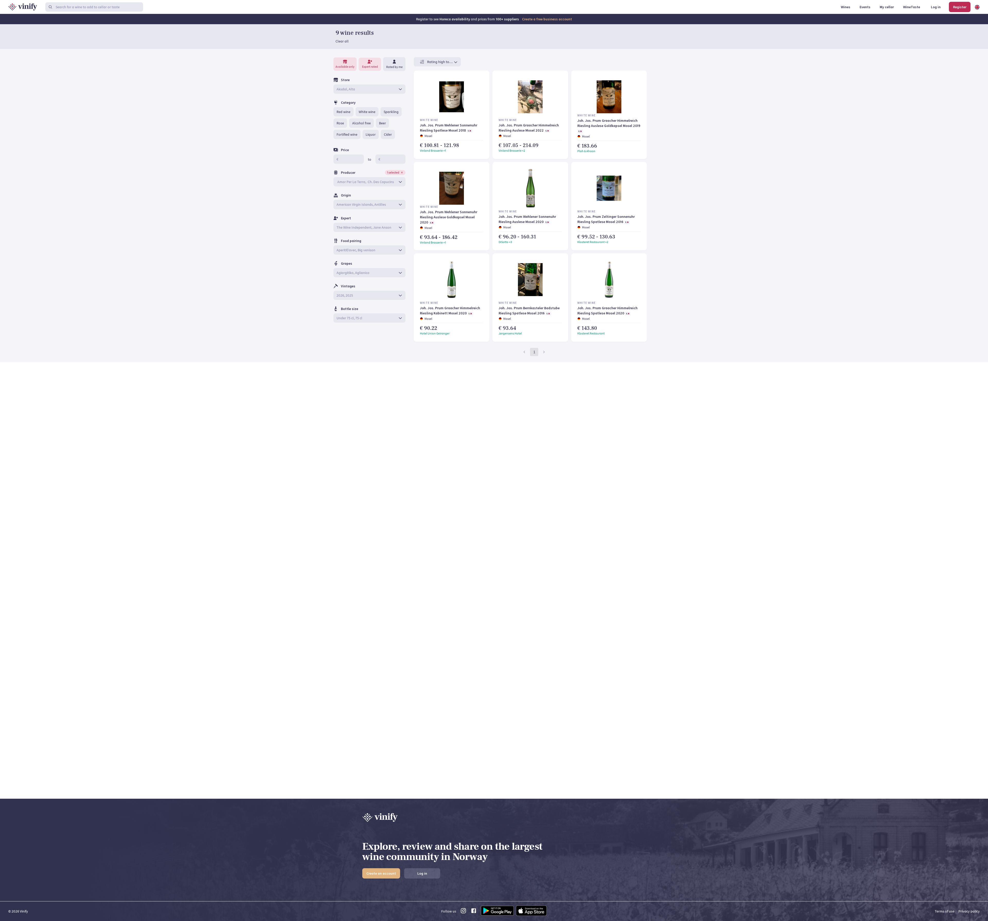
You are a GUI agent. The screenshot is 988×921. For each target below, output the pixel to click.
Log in (422, 873)
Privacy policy (969, 911)
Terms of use (944, 911)
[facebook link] (474, 912)
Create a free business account (547, 19)
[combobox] (365, 89)
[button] (343, 111)
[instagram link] (463, 912)
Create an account (381, 873)
